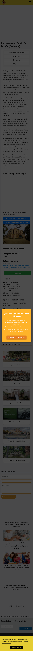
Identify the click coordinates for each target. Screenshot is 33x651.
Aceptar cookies (16, 647)
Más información (6, 643)
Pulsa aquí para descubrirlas (16, 337)
